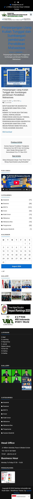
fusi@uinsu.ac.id (17, 5)
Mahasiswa (6, 218)
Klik (4, 132)
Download (8, 132)
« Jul (2, 271)
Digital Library (5, 346)
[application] (16, 182)
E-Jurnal (4, 344)
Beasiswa (6, 203)
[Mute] (27, 189)
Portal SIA (4, 349)
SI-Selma (4, 351)
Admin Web (16, 101)
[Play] (3, 189)
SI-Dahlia (4, 353)
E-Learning (4, 339)
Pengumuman (7, 225)
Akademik (6, 200)
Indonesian (21, 497)
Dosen (5, 211)
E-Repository (5, 342)
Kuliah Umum (7, 214)
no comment (7, 102)
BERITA (5, 207)
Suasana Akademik (8, 229)
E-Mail (3, 337)
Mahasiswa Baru (8, 222)
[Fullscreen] (29, 189)
